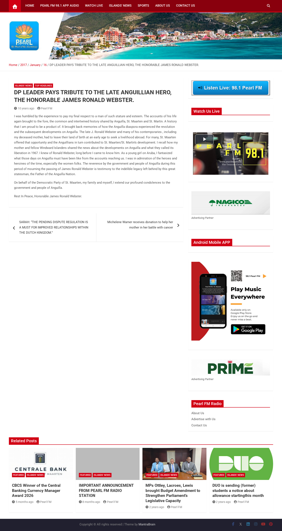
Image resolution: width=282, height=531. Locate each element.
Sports (143, 5)
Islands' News (23, 85)
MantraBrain (147, 524)
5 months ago (24, 501)
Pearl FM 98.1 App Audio (59, 5)
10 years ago (26, 108)
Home (29, 5)
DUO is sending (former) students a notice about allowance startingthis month (238, 490)
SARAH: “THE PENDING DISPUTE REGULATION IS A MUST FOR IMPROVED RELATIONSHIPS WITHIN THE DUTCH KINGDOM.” (53, 227)
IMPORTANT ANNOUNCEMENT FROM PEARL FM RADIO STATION (106, 490)
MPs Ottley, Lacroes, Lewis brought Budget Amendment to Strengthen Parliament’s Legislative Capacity (173, 493)
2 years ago (156, 507)
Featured (18, 475)
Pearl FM (46, 108)
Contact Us (185, 5)
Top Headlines (43, 85)
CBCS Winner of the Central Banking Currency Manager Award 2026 (36, 490)
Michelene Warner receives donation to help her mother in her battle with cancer (140, 224)
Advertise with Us (203, 419)
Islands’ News (120, 5)
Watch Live (94, 5)
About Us (162, 5)
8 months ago (91, 501)
